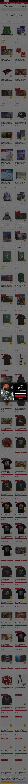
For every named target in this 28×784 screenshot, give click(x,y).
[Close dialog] (26, 384)
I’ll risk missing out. (21, 398)
